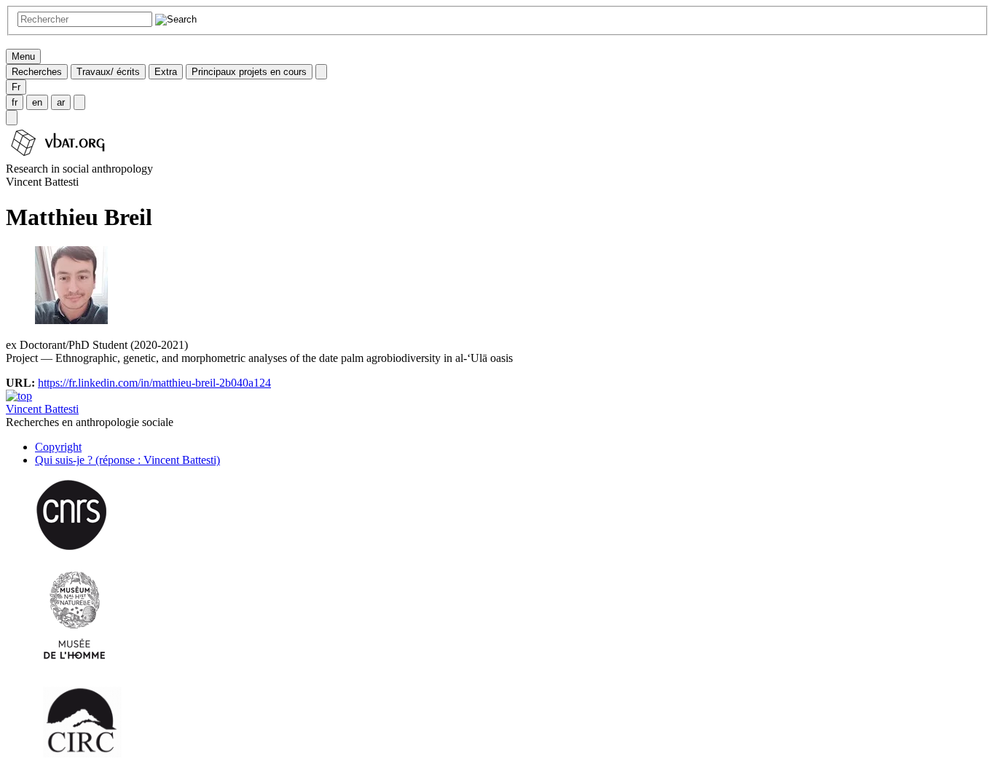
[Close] (321, 71)
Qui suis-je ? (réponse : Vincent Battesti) (127, 460)
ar (61, 102)
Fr (16, 87)
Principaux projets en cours (249, 71)
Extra (165, 71)
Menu (23, 56)
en (37, 102)
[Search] (11, 117)
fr (14, 102)
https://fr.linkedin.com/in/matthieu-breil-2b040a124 (154, 383)
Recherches (37, 71)
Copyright (58, 447)
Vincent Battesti (42, 409)
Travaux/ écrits (108, 71)
